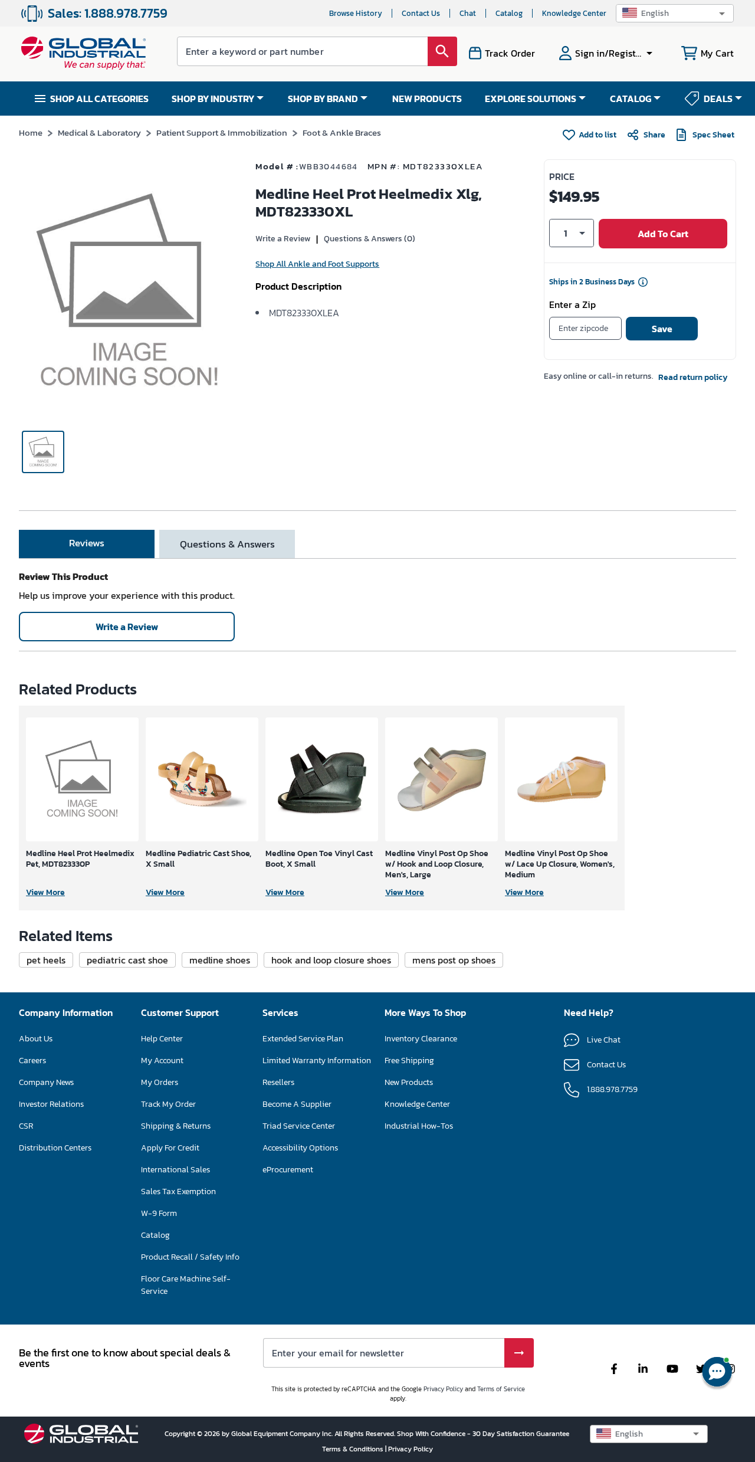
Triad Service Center (298, 1126)
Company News (46, 1082)
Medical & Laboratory (99, 132)
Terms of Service (501, 1389)
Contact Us (421, 13)
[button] (674, 13)
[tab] (87, 544)
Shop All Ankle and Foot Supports (317, 264)
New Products (409, 1082)
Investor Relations (51, 1104)
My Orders (159, 1082)
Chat (467, 13)
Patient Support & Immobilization (221, 132)
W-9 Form (159, 1213)
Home (30, 132)
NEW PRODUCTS (427, 98)
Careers (32, 1060)
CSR (26, 1126)
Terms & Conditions (353, 1449)
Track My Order (168, 1104)
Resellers (278, 1082)
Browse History (355, 13)
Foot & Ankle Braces (342, 132)
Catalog (509, 13)
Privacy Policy (443, 1389)
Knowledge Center (574, 13)
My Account (162, 1060)
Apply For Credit (170, 1148)
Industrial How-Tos (419, 1126)
